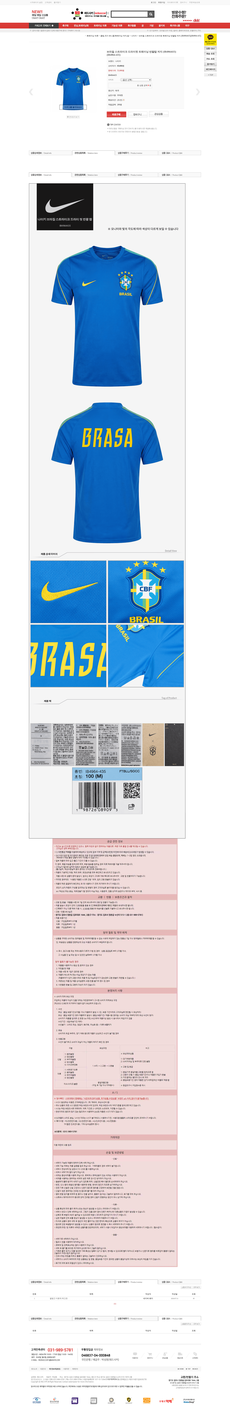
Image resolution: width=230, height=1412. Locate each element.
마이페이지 (171, 2)
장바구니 (183, 2)
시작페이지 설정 (36, 2)
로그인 (153, 2)
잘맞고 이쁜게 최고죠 (59, 1298)
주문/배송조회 (194, 2)
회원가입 (161, 2)
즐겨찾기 (57, 2)
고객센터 (48, 2)
